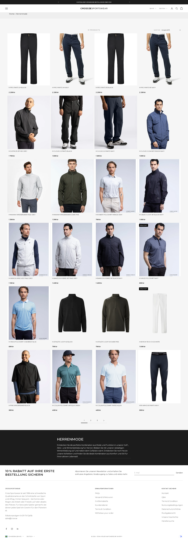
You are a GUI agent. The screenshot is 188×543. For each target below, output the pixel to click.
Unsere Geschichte (170, 517)
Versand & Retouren (104, 497)
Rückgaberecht (169, 513)
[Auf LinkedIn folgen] (18, 529)
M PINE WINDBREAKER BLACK (19, 405)
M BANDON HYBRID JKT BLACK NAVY (109, 278)
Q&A (164, 497)
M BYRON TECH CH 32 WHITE (149, 342)
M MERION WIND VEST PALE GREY (21, 278)
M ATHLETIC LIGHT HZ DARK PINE (107, 342)
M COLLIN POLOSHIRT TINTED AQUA (109, 405)
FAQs (97, 493)
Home (11, 14)
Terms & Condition (103, 509)
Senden (179, 473)
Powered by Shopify (115, 536)
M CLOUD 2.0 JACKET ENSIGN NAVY (151, 151)
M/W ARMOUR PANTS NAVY (149, 405)
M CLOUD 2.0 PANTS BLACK (62, 151)
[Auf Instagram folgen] (12, 529)
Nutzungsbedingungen (172, 505)
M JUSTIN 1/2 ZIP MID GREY (18, 151)
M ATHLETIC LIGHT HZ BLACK (62, 342)
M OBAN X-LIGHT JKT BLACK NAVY (151, 215)
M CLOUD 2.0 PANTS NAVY (105, 151)
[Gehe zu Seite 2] (104, 420)
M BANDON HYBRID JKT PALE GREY (64, 278)
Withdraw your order (104, 513)
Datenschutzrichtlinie (171, 509)
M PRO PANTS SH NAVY (60, 87)
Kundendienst (101, 505)
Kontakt (165, 493)
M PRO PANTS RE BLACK (104, 87)
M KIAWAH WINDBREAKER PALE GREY (22, 215)
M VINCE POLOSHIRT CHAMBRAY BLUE (22, 342)
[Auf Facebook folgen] (6, 529)
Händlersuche (168, 521)
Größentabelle (101, 501)
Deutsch (162, 8)
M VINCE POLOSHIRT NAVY (148, 278)
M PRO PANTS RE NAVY (147, 87)
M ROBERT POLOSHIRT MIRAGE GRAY (109, 215)
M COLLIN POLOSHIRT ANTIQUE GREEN (66, 405)
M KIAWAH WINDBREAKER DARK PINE (65, 215)
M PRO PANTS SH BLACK (17, 87)
